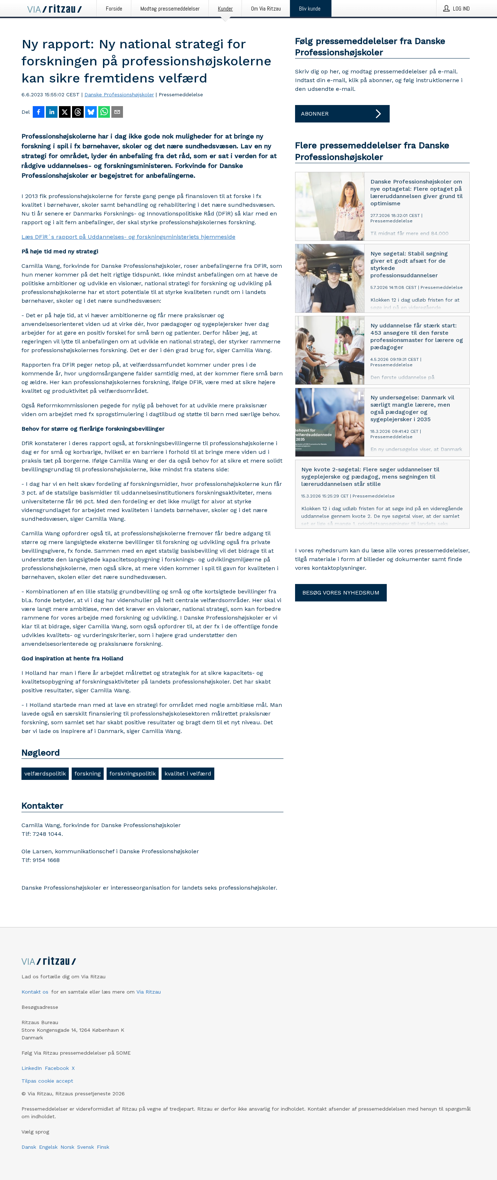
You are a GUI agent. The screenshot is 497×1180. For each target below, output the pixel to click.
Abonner (315, 113)
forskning (88, 773)
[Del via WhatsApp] (104, 112)
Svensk (85, 1147)
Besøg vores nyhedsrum (340, 592)
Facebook (57, 1068)
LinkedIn (31, 1068)
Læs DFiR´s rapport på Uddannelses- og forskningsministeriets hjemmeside (128, 236)
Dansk (28, 1147)
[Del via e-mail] (117, 112)
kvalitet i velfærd (187, 773)
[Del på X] (65, 112)
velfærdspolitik (45, 773)
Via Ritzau (148, 992)
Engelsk (48, 1147)
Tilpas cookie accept (47, 1081)
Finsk (103, 1147)
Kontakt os (34, 992)
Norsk (67, 1147)
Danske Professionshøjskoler (119, 94)
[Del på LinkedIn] (51, 112)
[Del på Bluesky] (91, 112)
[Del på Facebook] (38, 112)
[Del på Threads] (78, 112)
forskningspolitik (133, 773)
